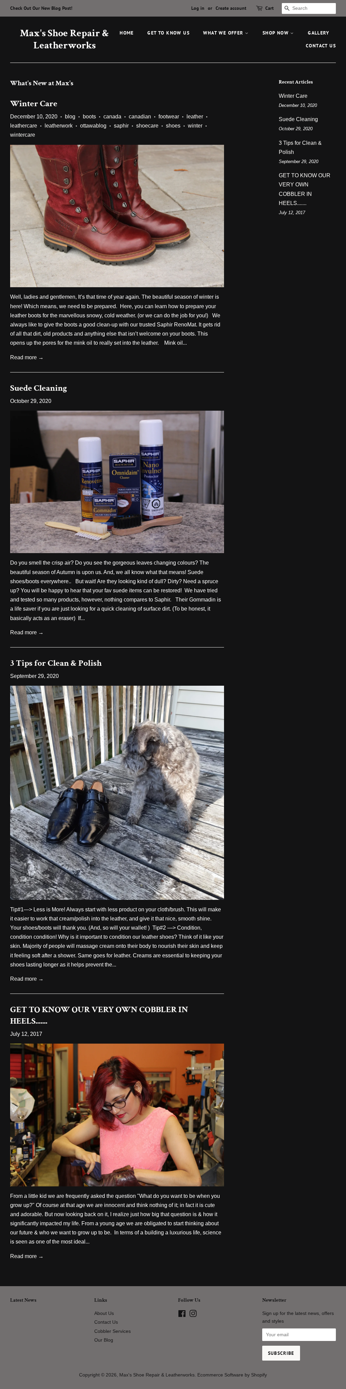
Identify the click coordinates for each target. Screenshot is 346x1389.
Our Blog (103, 1340)
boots (89, 116)
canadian (140, 116)
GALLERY (318, 33)
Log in (197, 8)
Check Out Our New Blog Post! (41, 8)
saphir (121, 126)
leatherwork (59, 126)
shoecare (147, 126)
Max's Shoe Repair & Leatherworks (64, 39)
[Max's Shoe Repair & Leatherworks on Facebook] (182, 1315)
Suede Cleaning (38, 388)
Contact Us (106, 1322)
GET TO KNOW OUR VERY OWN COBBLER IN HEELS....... (99, 1015)
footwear (168, 116)
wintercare (22, 135)
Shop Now (277, 33)
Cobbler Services (112, 1331)
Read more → (27, 357)
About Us (104, 1313)
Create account (231, 8)
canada (112, 116)
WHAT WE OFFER (224, 33)
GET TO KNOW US (168, 33)
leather (195, 116)
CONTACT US (321, 46)
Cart (269, 8)
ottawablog (93, 126)
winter (195, 126)
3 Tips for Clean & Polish (56, 663)
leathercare (23, 126)
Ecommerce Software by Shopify (232, 1374)
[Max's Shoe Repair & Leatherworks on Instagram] (193, 1315)
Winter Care (33, 103)
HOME (127, 33)
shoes (173, 126)
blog (70, 116)
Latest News (23, 1300)
